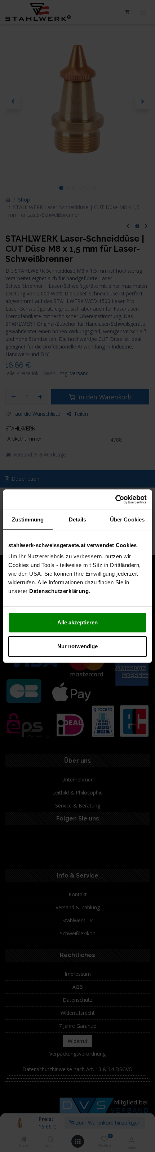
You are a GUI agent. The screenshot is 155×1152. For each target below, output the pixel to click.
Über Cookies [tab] (127, 519)
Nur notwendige (77, 646)
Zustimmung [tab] (28, 519)
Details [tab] (78, 519)
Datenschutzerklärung (59, 591)
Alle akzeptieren (77, 622)
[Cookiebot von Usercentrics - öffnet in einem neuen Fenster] (115, 499)
